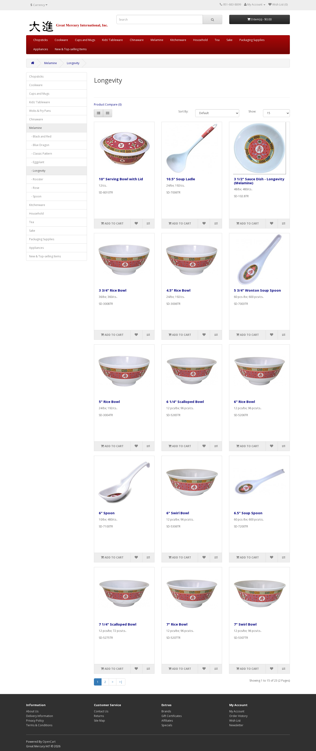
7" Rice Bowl (176, 624)
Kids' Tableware (112, 40)
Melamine (157, 40)
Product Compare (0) (107, 104)
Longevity (73, 63)
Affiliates (167, 721)
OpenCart (49, 742)
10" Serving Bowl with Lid (121, 179)
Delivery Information (39, 716)
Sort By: (183, 111)
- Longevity (37, 171)
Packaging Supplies (251, 40)
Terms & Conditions (39, 725)
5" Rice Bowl (109, 401)
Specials (166, 725)
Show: (252, 111)
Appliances (40, 49)
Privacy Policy (35, 721)
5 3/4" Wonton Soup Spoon (257, 290)
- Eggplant (36, 162)
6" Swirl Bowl (177, 513)
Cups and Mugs (85, 40)
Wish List (235, 721)
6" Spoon (107, 513)
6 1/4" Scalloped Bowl (185, 401)
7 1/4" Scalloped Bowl (117, 624)
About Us (32, 711)
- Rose (34, 188)
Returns (99, 716)
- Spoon (35, 196)
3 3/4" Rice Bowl (112, 290)
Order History (238, 716)
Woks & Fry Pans (40, 111)
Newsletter (236, 725)
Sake (229, 40)
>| (120, 682)
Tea (217, 40)
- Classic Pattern (40, 154)
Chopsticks (40, 40)
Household (200, 40)
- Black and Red (40, 136)
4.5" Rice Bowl (178, 290)
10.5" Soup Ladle (180, 179)
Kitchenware (178, 40)
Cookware (61, 40)
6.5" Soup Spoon (248, 513)
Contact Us (101, 711)
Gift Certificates (171, 716)
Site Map (99, 721)
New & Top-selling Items (71, 49)
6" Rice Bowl (244, 401)
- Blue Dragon (39, 145)
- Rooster (36, 179)
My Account (236, 711)
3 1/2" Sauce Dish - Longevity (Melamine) (259, 181)
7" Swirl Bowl (245, 624)
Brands (166, 711)
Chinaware (137, 40)
